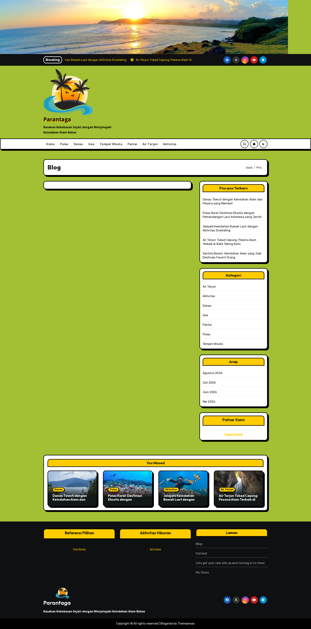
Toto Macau (79, 549)
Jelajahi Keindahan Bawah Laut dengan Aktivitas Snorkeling (179, 499)
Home (50, 144)
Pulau (64, 144)
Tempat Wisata (111, 144)
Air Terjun (150, 144)
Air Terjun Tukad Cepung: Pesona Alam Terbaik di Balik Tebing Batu (238, 499)
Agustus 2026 (212, 373)
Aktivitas (170, 144)
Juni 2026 (210, 392)
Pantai (132, 144)
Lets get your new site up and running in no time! (230, 563)
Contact (201, 553)
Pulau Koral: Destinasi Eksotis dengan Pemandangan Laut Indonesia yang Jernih (125, 501)
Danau (78, 144)
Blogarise (166, 623)
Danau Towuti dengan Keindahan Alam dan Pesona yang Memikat (70, 499)
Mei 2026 (209, 401)
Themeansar (186, 623)
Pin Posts (202, 572)
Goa (91, 144)
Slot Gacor (155, 549)
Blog (199, 544)
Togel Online (233, 434)
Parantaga (57, 119)
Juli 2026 (209, 382)
